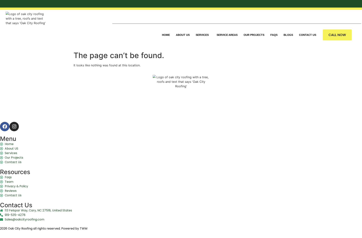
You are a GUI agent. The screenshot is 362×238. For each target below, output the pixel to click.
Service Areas (227, 34)
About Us (183, 34)
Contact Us (307, 34)
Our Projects (254, 34)
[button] (203, 35)
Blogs (288, 34)
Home (166, 34)
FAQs (274, 34)
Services (202, 34)
